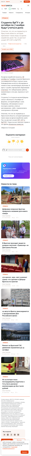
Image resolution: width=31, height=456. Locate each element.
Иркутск (3, 1)
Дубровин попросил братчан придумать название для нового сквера (15, 211)
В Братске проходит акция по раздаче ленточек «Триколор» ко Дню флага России (15, 245)
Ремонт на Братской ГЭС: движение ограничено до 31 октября (13, 348)
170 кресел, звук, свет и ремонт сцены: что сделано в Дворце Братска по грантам (14, 279)
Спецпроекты (19, 12)
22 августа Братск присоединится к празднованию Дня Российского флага (15, 313)
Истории (27, 12)
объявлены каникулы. (16, 124)
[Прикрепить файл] (6, 150)
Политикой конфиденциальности (9, 447)
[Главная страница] (6, 5)
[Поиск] (21, 8)
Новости (11, 12)
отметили (4, 90)
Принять (24, 452)
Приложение (6, 440)
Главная (4, 12)
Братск (8, 1)
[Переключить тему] (18, 8)
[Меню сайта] (28, 5)
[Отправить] (27, 150)
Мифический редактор (14, 44)
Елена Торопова (6, 215)
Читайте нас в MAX (7, 49)
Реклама (19, 440)
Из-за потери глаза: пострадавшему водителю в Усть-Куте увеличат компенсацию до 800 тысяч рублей (13, 384)
